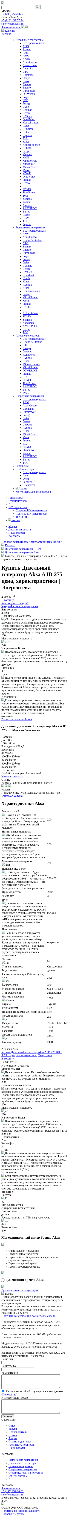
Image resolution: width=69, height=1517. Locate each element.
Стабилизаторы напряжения (25, 1472)
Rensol (26, 182)
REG (25, 376)
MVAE (27, 173)
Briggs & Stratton (32, 240)
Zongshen (28, 322)
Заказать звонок (11, 27)
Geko (26, 106)
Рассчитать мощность (21, 1444)
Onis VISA (29, 176)
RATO (26, 306)
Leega (26, 151)
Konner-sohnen (31, 144)
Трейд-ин (21, 516)
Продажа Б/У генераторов (31, 510)
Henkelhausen (31, 122)
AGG (26, 46)
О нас (11, 1425)
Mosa (26, 300)
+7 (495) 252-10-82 (12, 14)
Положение (9, 1394)
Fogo (25, 97)
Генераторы (15, 497)
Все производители (34, 43)
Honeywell (29, 354)
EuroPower (29, 411)
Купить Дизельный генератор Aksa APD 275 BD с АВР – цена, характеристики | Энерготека (31, 1054)
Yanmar (27, 201)
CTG (25, 71)
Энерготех (29, 484)
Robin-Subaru (30, 313)
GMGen (27, 116)
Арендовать (31, 606)
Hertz (26, 125)
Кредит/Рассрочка (12, 606)
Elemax (27, 84)
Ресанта (27, 481)
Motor (26, 170)
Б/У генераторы (17, 507)
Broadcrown (30, 65)
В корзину (7, 1058)
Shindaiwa (28, 449)
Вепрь (26, 211)
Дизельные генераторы (30, 39)
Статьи (12, 1435)
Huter (26, 132)
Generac (27, 351)
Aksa (25, 52)
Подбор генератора (13, 1513)
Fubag (26, 103)
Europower (29, 90)
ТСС (25, 221)
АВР (11, 504)
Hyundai (27, 135)
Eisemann (28, 408)
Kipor (26, 141)
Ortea (26, 478)
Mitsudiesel (29, 163)
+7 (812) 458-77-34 (12, 20)
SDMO (27, 189)
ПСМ (26, 217)
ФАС (26, 392)
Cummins (28, 74)
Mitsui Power (30, 167)
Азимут (27, 205)
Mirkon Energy (31, 364)
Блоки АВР (22, 465)
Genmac (27, 109)
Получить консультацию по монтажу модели (28, 1315)
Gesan (26, 112)
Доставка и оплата (19, 529)
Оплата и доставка (19, 1441)
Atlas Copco (30, 62)
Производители (17, 1431)
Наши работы (16, 532)
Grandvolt (28, 275)
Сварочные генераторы (30, 395)
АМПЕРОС (30, 208)
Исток (26, 214)
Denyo (26, 77)
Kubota (27, 147)
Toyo (25, 195)
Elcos (26, 81)
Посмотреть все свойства (16, 719)
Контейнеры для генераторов (33, 491)
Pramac (27, 179)
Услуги (12, 526)
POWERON (30, 370)
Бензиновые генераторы (30, 227)
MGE (26, 157)
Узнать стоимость (12, 776)
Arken (26, 58)
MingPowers (30, 160)
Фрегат (27, 224)
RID (25, 186)
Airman (27, 49)
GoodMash (29, 119)
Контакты (14, 535)
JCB (25, 138)
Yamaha (27, 198)
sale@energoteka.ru (12, 23)
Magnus (27, 154)
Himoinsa (28, 128)
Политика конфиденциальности (20, 1510)
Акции (22, 488)
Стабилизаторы (25, 469)
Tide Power (29, 192)
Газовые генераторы (28, 335)
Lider (26, 475)
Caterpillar (28, 68)
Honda (26, 278)
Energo (27, 87)
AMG (26, 55)
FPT (25, 100)
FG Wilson (29, 93)
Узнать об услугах (12, 795)
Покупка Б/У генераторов (31, 513)
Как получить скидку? (14, 603)
